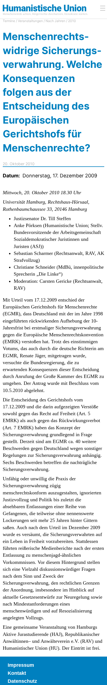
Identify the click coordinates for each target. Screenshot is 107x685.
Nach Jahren (55, 21)
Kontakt (17, 673)
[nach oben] (98, 676)
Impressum (21, 665)
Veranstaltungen (30, 21)
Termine (9, 21)
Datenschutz (22, 681)
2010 (72, 21)
